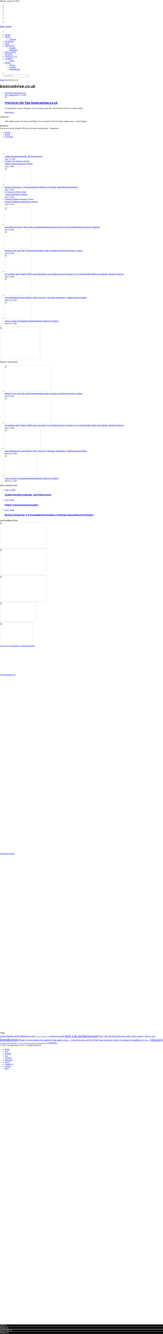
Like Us (3, 1325)
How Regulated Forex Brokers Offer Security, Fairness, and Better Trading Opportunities (46, 297)
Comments (9, 137)
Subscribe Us (6, 1330)
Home (8, 35)
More (7, 63)
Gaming (9, 59)
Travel (8, 54)
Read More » (10, 112)
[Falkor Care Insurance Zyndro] (17, 161)
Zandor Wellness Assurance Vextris (21, 201)
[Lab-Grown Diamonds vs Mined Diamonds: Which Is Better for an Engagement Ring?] (17, 646)
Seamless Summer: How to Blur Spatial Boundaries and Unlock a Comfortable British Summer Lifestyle (52, 227)
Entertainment (15, 69)
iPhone (21, 1040)
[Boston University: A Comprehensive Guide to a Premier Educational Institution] (18, 185)
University (156, 1039)
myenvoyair (83, 1040)
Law (7, 44)
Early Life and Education (109, 1036)
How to (12, 65)
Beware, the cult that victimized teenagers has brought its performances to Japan (43, 250)
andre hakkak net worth (25, 1036)
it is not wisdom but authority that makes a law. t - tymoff (51, 1040)
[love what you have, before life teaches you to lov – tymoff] (9, 673)
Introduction (9, 1039)
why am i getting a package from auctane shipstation (31, 1043)
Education (10, 52)
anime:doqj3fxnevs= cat (42, 1036)
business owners (57, 1036)
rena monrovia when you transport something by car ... (124, 1040)
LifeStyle (10, 46)
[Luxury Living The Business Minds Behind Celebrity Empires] (18, 318)
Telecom (13, 39)
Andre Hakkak (6, 1036)
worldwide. (52, 1043)
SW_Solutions (10, 95)
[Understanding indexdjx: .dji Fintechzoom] (18, 154)
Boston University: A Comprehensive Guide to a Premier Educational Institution (41, 187)
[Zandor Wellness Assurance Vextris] (19, 199)
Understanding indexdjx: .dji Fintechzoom (23, 156)
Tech (7, 37)
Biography (14, 50)
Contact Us (11, 56)
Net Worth (94, 1040)
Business (9, 41)
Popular (8, 132)
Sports (12, 61)
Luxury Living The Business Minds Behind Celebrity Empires (31, 321)
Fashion (13, 48)
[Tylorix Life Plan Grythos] (15, 192)
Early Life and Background (81, 1036)
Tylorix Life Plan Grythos (16, 194)
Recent (7, 135)
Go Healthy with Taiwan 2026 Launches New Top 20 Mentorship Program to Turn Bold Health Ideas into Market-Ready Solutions (64, 274)
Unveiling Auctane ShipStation (8, 1043)
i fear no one (149, 1036)
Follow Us (4, 1327)
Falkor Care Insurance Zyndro (19, 163)
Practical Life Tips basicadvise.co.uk (31, 103)
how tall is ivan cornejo (132, 1036)
